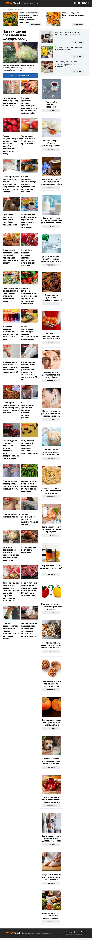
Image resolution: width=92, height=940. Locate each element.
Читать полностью (20, 75)
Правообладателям (82, 939)
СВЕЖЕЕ (77, 3)
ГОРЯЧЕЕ (85, 3)
